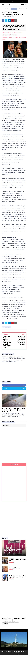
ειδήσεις (15, 618)
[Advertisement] (14, 445)
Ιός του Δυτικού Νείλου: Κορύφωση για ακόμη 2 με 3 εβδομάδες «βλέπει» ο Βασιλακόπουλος (13, 410)
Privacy (16, 654)
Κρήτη (18, 621)
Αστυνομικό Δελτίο (21, 618)
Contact (20, 654)
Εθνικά (14, 621)
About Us (11, 654)
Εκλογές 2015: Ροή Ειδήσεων (7, 621)
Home (7, 654)
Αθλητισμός (4, 618)
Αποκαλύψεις (10, 618)
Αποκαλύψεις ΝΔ (5, 623)
